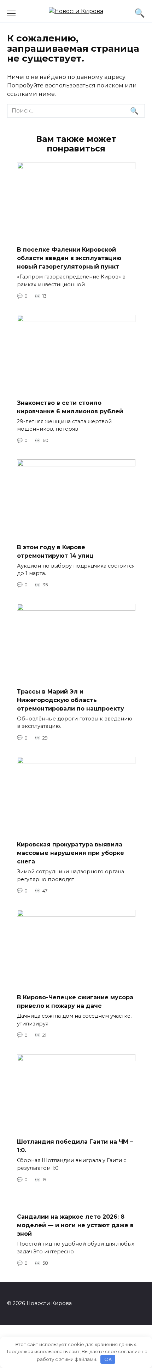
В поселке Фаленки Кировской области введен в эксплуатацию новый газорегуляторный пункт (69, 258)
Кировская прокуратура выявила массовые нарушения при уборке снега (70, 853)
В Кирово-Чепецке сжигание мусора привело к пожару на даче (75, 1001)
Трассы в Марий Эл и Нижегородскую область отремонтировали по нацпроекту (70, 700)
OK (108, 1359)
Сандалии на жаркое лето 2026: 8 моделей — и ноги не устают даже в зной (75, 1225)
